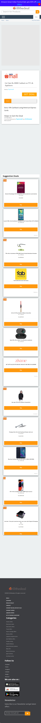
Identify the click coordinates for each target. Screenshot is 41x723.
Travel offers (9, 629)
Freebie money (9, 641)
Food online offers (10, 626)
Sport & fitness (9, 653)
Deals (36, 17)
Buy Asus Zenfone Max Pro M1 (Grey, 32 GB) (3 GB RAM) (21, 459)
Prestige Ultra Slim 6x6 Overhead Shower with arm (21, 432)
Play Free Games (36, 20)
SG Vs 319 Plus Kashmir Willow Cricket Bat (21, 313)
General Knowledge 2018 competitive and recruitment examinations (21, 194)
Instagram (7, 669)
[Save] (27, 713)
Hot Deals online (10, 656)
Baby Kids (8, 648)
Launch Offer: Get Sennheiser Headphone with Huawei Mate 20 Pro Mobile (20, 221)
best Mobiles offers (10, 639)
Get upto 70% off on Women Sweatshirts (20, 402)
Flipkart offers (10, 610)
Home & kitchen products (12, 646)
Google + (7, 674)
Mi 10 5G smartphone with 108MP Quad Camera (21, 491)
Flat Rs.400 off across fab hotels (20, 280)
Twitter (6, 667)
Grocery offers (9, 634)
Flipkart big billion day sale (14, 608)
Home (2, 20)
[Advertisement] (20, 45)
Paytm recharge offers (11, 631)
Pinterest (7, 676)
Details (7, 101)
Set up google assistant (12, 615)
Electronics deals (10, 624)
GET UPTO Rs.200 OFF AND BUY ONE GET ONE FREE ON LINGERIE (21, 364)
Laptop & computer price (12, 636)
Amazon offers (10, 612)
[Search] (37, 12)
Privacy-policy (10, 603)
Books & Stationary (10, 651)
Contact (8, 605)
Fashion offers (9, 621)
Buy (21, 204)
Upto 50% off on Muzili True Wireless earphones (21, 340)
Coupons (8, 600)
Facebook (7, 664)
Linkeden (7, 671)
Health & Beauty (10, 643)
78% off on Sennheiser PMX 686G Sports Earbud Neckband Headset (21, 253)
